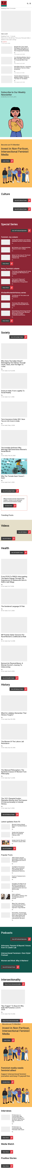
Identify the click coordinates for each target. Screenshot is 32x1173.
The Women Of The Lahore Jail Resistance (20, 296)
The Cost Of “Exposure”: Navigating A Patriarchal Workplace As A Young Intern (20, 280)
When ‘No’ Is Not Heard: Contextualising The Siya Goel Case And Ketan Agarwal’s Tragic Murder (18, 905)
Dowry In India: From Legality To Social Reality (12, 392)
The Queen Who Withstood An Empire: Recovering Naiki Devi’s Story (20, 304)
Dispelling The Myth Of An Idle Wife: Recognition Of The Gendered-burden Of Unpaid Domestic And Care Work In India (19, 886)
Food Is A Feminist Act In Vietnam (18, 876)
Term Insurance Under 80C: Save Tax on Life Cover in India (13, 420)
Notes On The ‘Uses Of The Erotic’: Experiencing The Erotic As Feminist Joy (21, 256)
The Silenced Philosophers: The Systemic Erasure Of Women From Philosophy (13, 772)
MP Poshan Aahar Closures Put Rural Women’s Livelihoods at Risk (13, 636)
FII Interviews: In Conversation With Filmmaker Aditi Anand (18, 1128)
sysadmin (5, 41)
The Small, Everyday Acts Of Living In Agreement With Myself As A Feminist (21, 273)
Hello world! (4, 34)
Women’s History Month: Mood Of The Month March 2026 (19, 826)
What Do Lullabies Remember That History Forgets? (13, 714)
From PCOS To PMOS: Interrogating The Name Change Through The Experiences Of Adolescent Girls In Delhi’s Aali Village (14, 579)
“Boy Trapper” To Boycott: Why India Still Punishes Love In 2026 (12, 1007)
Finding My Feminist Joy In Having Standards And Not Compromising (21, 240)
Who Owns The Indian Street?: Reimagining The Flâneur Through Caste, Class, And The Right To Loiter (13, 363)
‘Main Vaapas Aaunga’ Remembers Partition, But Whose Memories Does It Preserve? (19, 859)
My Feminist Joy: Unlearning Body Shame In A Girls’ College (21, 248)
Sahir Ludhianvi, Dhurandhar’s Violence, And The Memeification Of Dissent (19, 896)
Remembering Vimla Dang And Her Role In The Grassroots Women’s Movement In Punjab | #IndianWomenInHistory (21, 313)
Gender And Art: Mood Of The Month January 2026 (19, 841)
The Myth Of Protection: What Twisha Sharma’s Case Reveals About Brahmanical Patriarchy (18, 869)
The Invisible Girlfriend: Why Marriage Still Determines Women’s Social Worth (14, 449)
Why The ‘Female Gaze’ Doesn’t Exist (12, 477)
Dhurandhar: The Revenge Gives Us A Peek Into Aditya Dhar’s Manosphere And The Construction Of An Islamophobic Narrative (19, 915)
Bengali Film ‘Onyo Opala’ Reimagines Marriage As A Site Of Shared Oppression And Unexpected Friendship (21, 48)
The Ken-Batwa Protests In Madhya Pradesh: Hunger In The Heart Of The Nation (21, 77)
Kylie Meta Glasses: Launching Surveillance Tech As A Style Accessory (22, 68)
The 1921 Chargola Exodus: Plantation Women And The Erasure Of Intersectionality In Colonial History (14, 801)
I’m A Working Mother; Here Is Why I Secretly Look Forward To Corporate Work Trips (22, 59)
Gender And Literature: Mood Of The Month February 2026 (18, 834)
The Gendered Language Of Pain (13, 606)
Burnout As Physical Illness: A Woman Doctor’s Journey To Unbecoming (12, 665)
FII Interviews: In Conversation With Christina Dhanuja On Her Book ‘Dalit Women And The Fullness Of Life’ (18, 1118)
